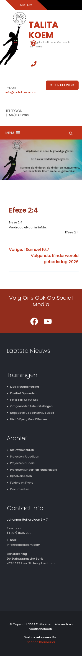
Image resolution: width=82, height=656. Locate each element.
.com (33, 92)
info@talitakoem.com (23, 545)
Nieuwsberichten (22, 450)
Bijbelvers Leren (21, 476)
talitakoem (22, 92)
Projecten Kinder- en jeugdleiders (33, 470)
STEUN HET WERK (62, 85)
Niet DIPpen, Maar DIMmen (28, 419)
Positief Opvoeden (23, 393)
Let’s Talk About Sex (24, 400)
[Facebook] (34, 321)
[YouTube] (48, 321)
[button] (9, 132)
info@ (9, 92)
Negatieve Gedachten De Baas (32, 413)
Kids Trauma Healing (24, 387)
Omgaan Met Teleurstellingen (31, 406)
